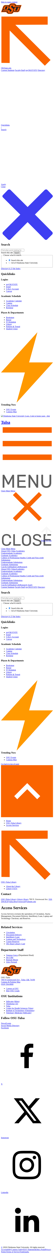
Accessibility (6, 1249)
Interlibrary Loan (12, 937)
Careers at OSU (12, 988)
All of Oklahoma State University (24, 263)
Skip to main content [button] (9, 2)
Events (8, 1023)
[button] (27, 127)
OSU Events (11, 409)
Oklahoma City (12, 1004)
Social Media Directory (10, 1026)
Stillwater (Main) (12, 1001)
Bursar (8, 320)
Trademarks (24, 1252)
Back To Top (46, 540)
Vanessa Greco (12, 955)
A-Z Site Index (14, 269)
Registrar (9, 308)
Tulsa (8, 1006)
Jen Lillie (9, 957)
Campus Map (11, 412)
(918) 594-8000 (7, 984)
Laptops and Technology (16, 939)
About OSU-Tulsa (8, 551)
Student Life (15, 567)
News (3, 1023)
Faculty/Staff (20, 70)
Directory (41, 70)
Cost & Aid (5, 567)
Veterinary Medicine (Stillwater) (18, 1013)
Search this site (7, 253)
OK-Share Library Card (15, 944)
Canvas (9, 291)
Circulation (10, 932)
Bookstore (10, 317)
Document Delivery (14, 935)
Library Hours (23, 899)
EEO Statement (29, 1249)
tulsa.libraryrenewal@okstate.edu (22, 902)
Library (9, 324)
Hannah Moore (12, 960)
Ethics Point (40, 1249)
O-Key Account (12, 289)
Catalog (9, 303)
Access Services (12, 825)
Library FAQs (11, 889)
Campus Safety (17, 1249)
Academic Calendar (14, 301)
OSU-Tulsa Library (13, 823)
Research (23, 567)
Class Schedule (12, 305)
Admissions (5, 560)
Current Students (7, 70)
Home (8, 821)
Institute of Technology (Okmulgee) (20, 1010)
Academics (20, 551)
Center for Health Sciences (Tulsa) (19, 1008)
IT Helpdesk (11, 322)
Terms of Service (13, 1252)
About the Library (13, 886)
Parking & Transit (13, 326)
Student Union (12, 329)
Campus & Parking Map (10, 982)
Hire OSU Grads (12, 991)
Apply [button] (30, 585)
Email (8, 287)
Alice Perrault (11, 962)
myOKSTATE (31, 70)
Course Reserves (12, 941)
